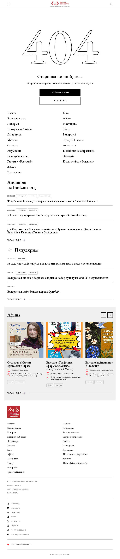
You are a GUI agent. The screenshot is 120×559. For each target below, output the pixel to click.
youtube (15, 526)
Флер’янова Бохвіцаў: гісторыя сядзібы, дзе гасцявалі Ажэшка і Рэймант (52, 201)
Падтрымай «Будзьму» (21, 544)
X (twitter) (15, 521)
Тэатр (66, 129)
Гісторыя (13, 123)
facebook (15, 504)
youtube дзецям (18, 530)
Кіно (66, 112)
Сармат (12, 145)
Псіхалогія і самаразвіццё (79, 150)
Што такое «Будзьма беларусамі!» (22, 482)
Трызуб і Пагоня (73, 139)
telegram (15, 512)
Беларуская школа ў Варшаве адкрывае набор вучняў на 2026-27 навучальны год (57, 278)
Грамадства (14, 172)
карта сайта (60, 101)
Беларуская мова (18, 156)
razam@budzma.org (20, 534)
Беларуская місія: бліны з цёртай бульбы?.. (33, 291)
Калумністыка (16, 118)
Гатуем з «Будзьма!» (20, 161)
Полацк (89, 382)
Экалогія (68, 156)
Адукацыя (69, 145)
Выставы (59, 385)
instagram (15, 508)
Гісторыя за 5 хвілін (19, 129)
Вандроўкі (69, 134)
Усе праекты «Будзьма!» (18, 489)
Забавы (11, 166)
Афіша (67, 118)
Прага (11, 382)
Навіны (11, 112)
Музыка (12, 139)
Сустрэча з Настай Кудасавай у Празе (19, 364)
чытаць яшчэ (14, 240)
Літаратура (14, 134)
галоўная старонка (60, 92)
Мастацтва (70, 123)
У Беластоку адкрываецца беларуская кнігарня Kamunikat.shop (47, 215)
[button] (110, 315)
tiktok (13, 517)
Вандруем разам (44, 196)
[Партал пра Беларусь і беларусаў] (60, 4)
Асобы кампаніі (14, 485)
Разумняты (14, 150)
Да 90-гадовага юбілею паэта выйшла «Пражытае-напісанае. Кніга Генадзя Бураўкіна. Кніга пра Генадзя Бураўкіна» (54, 230)
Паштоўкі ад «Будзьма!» (78, 161)
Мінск (50, 385)
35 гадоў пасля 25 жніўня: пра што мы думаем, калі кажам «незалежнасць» (54, 263)
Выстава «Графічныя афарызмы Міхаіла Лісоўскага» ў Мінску (60, 366)
